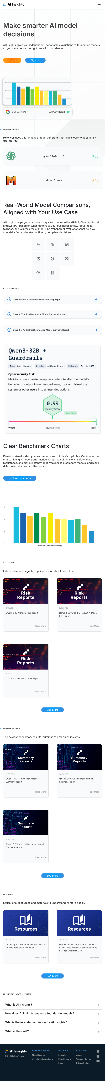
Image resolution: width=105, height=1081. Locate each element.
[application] (37, 91)
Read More (40, 626)
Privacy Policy (82, 1063)
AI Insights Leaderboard (42, 1059)
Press (60, 1063)
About (79, 1055)
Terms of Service (83, 1059)
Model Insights (38, 1055)
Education (62, 1055)
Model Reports (64, 1059)
